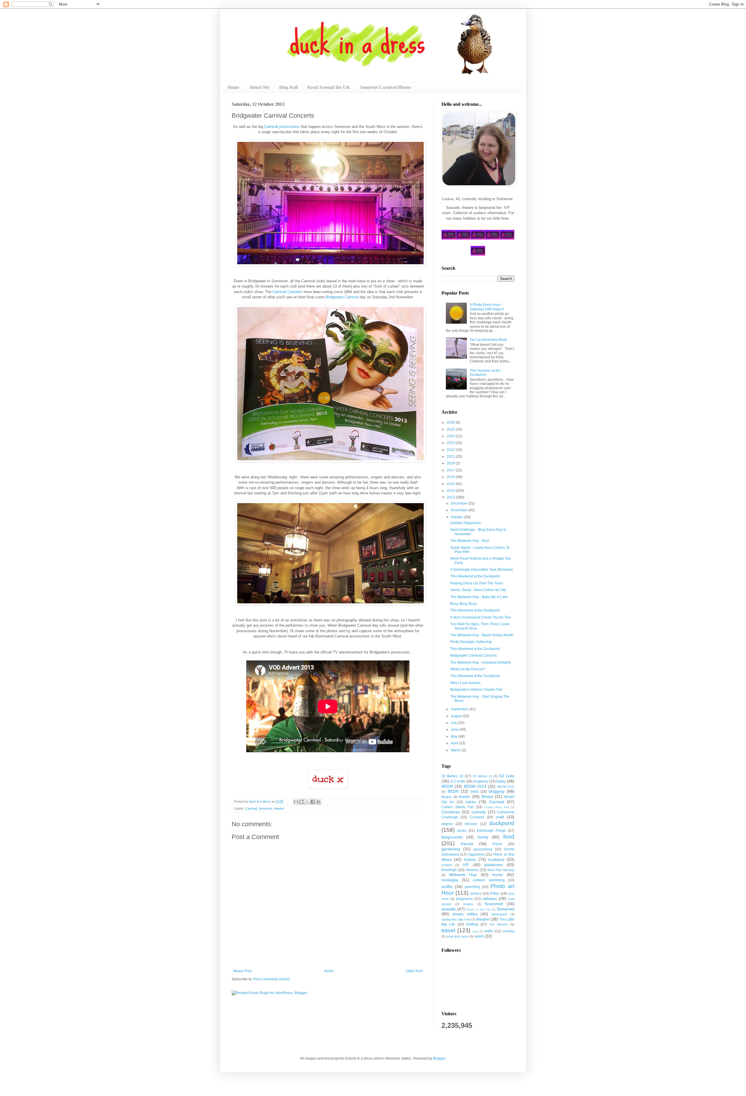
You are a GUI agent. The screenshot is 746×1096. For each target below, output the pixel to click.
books (464, 796)
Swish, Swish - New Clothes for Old (478, 590)
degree (447, 824)
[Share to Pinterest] (318, 802)
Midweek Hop (463, 874)
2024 (451, 436)
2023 (451, 443)
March (456, 750)
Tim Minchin (498, 924)
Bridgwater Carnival (342, 297)
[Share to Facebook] (313, 802)
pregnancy (464, 899)
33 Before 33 (482, 776)
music (497, 874)
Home (233, 87)
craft (500, 817)
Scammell (494, 903)
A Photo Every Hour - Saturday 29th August (487, 307)
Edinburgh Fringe (491, 831)
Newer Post (242, 971)
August (457, 716)
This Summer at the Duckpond (485, 373)
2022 (451, 450)
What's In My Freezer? (467, 669)
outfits (447, 886)
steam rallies (465, 914)
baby (501, 781)
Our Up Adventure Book (488, 340)
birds (474, 792)
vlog (475, 931)
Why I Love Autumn (465, 683)
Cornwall (477, 817)
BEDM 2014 (475, 786)
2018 (451, 463)
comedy (478, 812)
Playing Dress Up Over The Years (476, 583)
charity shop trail (496, 807)
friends (467, 843)
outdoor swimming (489, 880)
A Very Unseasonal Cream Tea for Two (480, 617)
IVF (466, 864)
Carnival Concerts (287, 292)
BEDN (453, 791)
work (479, 936)
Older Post (414, 971)
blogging (496, 791)
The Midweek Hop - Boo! (469, 541)
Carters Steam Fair (457, 807)
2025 (451, 429)
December (459, 503)
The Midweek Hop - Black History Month (481, 635)
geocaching (483, 849)
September (460, 709)
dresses (471, 824)
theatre (279, 808)
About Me (259, 87)
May (454, 736)
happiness (476, 854)
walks (488, 931)
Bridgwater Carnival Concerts (473, 655)
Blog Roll (288, 87)
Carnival (251, 808)
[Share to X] (307, 802)
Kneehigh (449, 870)
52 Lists (506, 775)
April (455, 743)
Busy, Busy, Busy (463, 604)
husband (496, 859)
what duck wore (457, 936)
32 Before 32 (452, 776)
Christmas (450, 812)
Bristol (487, 796)
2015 (451, 484)
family (483, 837)
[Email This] (296, 802)
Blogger (439, 1058)
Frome (497, 844)
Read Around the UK (328, 87)
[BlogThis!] (302, 802)
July (454, 723)
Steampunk (499, 914)
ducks (462, 831)
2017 (451, 470)
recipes (468, 904)
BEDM (447, 786)
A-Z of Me (457, 781)
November (459, 510)
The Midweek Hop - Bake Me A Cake (479, 597)
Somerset (265, 808)
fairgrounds (451, 837)
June (455, 729)
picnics (475, 893)
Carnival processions (282, 126)
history (470, 859)
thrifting (472, 924)
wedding (508, 931)
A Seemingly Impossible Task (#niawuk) (481, 570)
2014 (451, 491)
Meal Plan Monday (501, 870)
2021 (451, 456)
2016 (451, 477)
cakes (470, 801)
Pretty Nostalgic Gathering (471, 642)
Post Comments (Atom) (271, 979)
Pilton (494, 893)
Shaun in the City (478, 909)
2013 (451, 497)
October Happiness (465, 523)
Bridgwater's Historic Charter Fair (476, 690)
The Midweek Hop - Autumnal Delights (480, 662)
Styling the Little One (455, 919)
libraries (472, 870)
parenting (472, 887)
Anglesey (481, 781)
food (508, 837)
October (457, 517)
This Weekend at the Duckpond (475, 576)
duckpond (501, 823)
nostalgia (449, 879)
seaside (448, 909)
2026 (451, 422)
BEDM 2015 (505, 786)
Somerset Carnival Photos (385, 87)
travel (448, 930)
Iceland (446, 865)
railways (489, 898)
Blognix (446, 797)
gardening (450, 849)
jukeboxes (493, 864)
